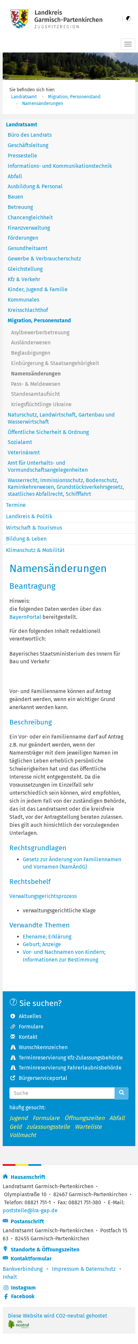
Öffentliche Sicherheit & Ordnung (48, 432)
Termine (16, 505)
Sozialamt (20, 442)
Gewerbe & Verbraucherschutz (44, 258)
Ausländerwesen (31, 342)
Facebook (22, 1296)
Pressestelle (22, 155)
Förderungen (23, 238)
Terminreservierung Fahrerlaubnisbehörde (70, 1068)
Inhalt (10, 1277)
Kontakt (28, 1037)
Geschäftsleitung (28, 145)
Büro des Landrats (30, 135)
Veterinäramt (24, 452)
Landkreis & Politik (29, 516)
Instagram (23, 1287)
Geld (15, 1126)
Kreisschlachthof (28, 310)
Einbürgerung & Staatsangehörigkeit (55, 363)
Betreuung (20, 207)
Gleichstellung (25, 269)
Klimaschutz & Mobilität (35, 550)
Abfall (15, 176)
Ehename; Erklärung (47, 936)
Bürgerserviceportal (43, 1078)
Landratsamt (24, 97)
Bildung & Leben (26, 539)
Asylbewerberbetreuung (40, 332)
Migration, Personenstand (74, 97)
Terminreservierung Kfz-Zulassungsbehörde (71, 1057)
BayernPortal (25, 617)
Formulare (31, 1026)
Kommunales (23, 300)
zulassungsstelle (48, 1126)
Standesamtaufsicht (35, 394)
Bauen (15, 197)
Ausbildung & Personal (35, 186)
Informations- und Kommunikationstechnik (60, 166)
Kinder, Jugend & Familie (38, 289)
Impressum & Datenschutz (84, 1269)
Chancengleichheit (30, 217)
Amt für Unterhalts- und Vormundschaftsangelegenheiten (48, 466)
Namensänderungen (42, 103)
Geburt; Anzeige (42, 944)
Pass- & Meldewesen (35, 384)
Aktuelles (30, 1016)
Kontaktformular (30, 1258)
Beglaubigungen (30, 353)
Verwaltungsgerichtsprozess (43, 896)
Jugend (18, 1118)
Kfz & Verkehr (24, 279)
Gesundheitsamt (28, 248)
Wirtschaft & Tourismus (34, 528)
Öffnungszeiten (84, 1118)
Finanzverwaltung (29, 228)
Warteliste (88, 1126)
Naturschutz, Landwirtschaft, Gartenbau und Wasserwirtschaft (61, 418)
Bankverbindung (23, 1269)
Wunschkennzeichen (43, 1047)
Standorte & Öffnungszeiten (43, 1249)
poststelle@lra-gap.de (30, 1210)
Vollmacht (22, 1135)
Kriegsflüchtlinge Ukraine (41, 404)
